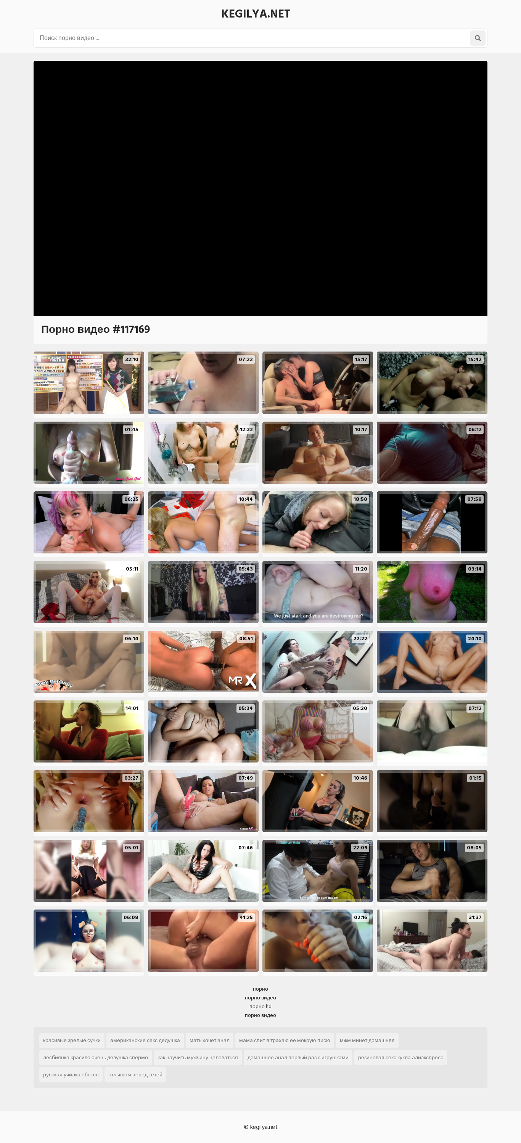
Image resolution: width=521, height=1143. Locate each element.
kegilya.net (256, 14)
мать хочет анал (210, 1040)
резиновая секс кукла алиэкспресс (400, 1057)
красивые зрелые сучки (72, 1040)
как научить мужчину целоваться (198, 1057)
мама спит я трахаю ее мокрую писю (284, 1040)
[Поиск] (478, 38)
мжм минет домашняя (367, 1040)
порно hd (260, 1006)
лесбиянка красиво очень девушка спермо (95, 1057)
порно (260, 989)
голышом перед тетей (135, 1074)
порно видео (260, 997)
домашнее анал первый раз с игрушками (298, 1057)
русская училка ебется (71, 1074)
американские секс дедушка (145, 1040)
